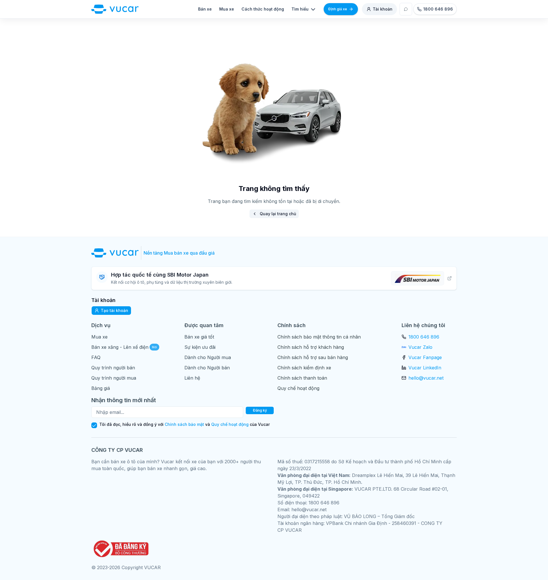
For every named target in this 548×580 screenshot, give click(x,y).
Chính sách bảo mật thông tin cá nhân (319, 337)
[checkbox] (94, 425)
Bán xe (205, 9)
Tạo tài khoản (114, 310)
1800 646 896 (423, 337)
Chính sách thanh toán (302, 378)
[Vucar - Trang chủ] (115, 9)
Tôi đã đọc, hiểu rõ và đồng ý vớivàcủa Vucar (184, 424)
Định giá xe (337, 9)
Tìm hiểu (300, 9)
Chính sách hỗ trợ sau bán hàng (312, 357)
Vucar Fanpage (425, 357)
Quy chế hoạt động (298, 388)
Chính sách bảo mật (184, 424)
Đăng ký (260, 410)
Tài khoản (382, 9)
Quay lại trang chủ (278, 213)
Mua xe (226, 9)
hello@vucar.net (426, 378)
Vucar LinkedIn (424, 367)
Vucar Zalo (420, 347)
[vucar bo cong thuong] (119, 548)
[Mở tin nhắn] (406, 9)
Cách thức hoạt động (262, 9)
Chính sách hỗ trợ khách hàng (310, 347)
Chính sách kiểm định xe (304, 367)
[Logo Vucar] (116, 253)
